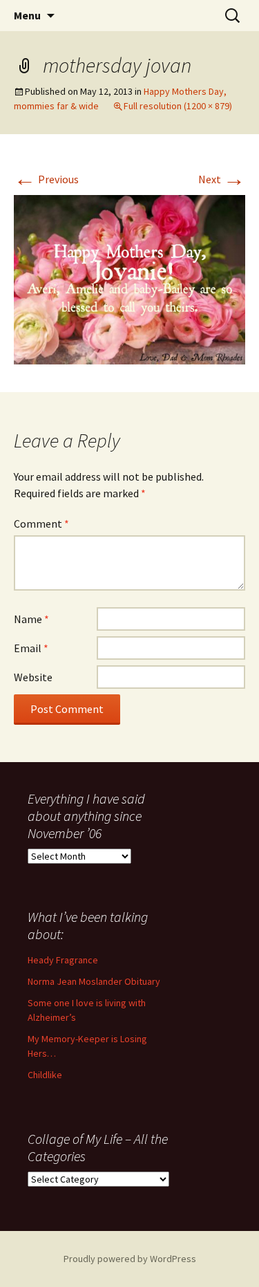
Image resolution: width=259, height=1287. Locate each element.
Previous (46, 179)
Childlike (45, 1074)
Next (221, 179)
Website (33, 677)
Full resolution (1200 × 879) (178, 106)
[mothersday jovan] (129, 279)
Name (31, 619)
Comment (41, 523)
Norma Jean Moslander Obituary (94, 981)
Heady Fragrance (63, 960)
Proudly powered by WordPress (130, 1258)
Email (31, 648)
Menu (27, 15)
